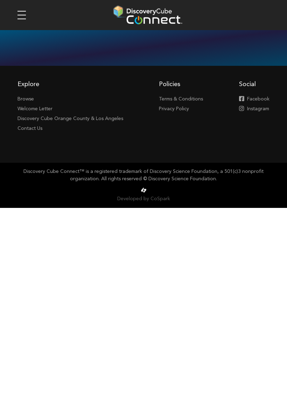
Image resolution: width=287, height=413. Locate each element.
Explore (28, 84)
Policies (169, 84)
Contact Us (30, 128)
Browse (26, 99)
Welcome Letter (35, 108)
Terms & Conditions (181, 99)
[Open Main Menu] (22, 15)
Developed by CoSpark (143, 198)
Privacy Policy (174, 108)
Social (247, 84)
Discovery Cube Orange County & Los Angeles (70, 118)
